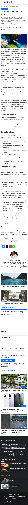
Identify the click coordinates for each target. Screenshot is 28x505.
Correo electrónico (7, 337)
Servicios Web (14, 6)
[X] (13, 270)
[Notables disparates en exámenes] (4, 470)
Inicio (3, 6)
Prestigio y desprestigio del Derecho (18, 463)
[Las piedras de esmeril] (4, 486)
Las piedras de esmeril (15, 485)
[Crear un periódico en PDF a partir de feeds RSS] (4, 480)
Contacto (20, 498)
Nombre (3, 331)
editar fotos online (6, 51)
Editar (7, 238)
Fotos (21, 238)
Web (2, 343)
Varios (8, 6)
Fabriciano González (6, 27)
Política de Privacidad (11, 498)
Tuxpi (2, 232)
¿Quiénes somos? (20, 496)
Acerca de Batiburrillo (8, 496)
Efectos (14, 238)
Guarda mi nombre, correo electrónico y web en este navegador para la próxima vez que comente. (13, 350)
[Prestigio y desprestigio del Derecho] (4, 465)
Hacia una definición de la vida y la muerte (13, 390)
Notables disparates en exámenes (17, 468)
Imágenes (14, 241)
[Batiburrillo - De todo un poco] (8, 2)
